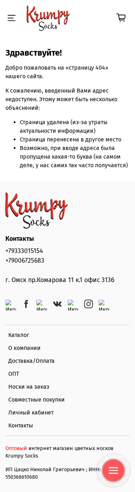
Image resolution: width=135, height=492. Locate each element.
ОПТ (13, 373)
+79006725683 (24, 260)
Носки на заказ (28, 386)
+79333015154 (24, 251)
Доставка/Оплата (31, 360)
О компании (24, 348)
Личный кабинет (31, 412)
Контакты (20, 425)
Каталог (18, 335)
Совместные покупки (36, 399)
